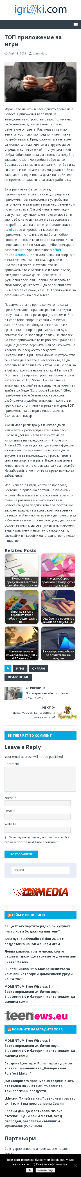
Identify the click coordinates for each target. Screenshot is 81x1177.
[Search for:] (40, 870)
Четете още (45, 1170)
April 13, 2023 (17, 53)
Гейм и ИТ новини (28, 915)
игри (20, 668)
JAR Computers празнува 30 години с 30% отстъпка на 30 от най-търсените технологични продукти (39, 1086)
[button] (75, 24)
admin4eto (40, 53)
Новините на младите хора (37, 1029)
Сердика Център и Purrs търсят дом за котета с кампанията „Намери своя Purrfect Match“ (38, 1068)
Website (10, 824)
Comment (11, 764)
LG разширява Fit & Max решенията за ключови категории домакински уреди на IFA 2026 (38, 974)
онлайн (38, 668)
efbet (13, 229)
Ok (30, 1170)
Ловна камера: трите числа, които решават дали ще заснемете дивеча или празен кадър (40, 956)
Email (8, 811)
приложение (18, 677)
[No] (75, 1165)
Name (9, 798)
